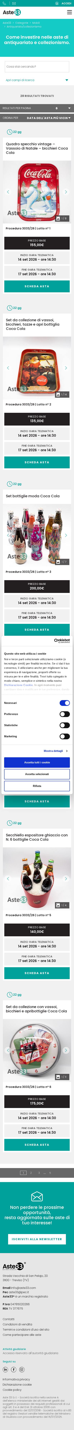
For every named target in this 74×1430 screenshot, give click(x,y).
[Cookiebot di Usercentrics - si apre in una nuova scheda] (54, 641)
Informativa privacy (16, 1379)
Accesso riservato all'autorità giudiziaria (30, 1353)
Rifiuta (37, 785)
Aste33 (7, 23)
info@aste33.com (23, 1288)
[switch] (65, 714)
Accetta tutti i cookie (37, 762)
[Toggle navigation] (69, 12)
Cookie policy (12, 1390)
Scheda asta (37, 286)
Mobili (36, 23)
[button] (8, 192)
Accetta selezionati (37, 774)
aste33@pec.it (19, 1292)
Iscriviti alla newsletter (37, 1239)
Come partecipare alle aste (22, 1335)
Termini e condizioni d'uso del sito (26, 1330)
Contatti (8, 1319)
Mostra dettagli (53, 750)
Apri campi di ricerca (20, 80)
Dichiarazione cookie (17, 1385)
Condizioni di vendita (17, 1324)
